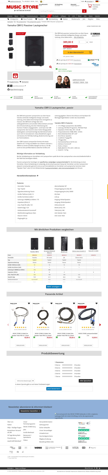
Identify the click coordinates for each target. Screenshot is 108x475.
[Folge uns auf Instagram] (97, 468)
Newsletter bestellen (29, 411)
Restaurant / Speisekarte (27, 436)
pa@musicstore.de (15, 1)
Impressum (74, 471)
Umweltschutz (43, 433)
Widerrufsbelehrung (92, 471)
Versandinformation (45, 422)
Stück (91, 42)
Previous (8, 325)
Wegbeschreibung (45, 439)
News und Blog (20, 468)
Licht (73, 16)
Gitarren (9, 16)
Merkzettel (25, 82)
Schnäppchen (14, 19)
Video (98, 19)
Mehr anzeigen (53, 286)
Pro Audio (55, 16)
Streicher (43, 16)
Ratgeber (90, 19)
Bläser (80, 16)
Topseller (40, 19)
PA (49, 16)
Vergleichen (20, 345)
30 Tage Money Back (13, 435)
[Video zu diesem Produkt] (15, 75)
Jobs (84, 19)
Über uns (10, 422)
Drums (22, 16)
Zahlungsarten (44, 425)
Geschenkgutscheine (46, 436)
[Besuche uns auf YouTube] (100, 468)
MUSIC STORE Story (29, 427)
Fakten (9, 425)
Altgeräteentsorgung (16, 89)
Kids (85, 16)
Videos (25, 440)
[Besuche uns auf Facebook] (94, 468)
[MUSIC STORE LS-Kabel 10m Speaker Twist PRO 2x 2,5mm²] (43, 316)
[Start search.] (84, 11)
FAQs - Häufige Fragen (14, 427)
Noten (91, 16)
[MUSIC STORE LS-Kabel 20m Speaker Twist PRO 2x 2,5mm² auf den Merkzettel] (74, 303)
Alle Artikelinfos (79, 37)
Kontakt (9, 468)
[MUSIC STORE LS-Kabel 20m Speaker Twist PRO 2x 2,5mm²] (65, 316)
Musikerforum (61, 471)
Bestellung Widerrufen (46, 442)
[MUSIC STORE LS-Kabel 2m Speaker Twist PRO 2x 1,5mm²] (20, 316)
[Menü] (90, 422)
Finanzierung (11, 438)
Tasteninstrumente (32, 16)
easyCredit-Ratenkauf (14, 441)
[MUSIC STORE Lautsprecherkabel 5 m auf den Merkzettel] (96, 303)
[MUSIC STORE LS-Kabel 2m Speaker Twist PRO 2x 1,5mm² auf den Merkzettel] (29, 303)
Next (100, 325)
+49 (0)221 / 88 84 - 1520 (80, 82)
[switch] (88, 423)
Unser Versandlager (45, 430)
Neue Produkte (27, 19)
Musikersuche (76, 19)
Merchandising (53, 19)
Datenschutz (81, 471)
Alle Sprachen (85, 381)
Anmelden (89, 1)
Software (63, 16)
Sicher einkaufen (44, 427)
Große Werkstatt (28, 432)
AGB (99, 471)
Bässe (16, 16)
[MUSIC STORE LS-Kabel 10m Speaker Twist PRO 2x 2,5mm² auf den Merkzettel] (51, 303)
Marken (65, 19)
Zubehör (97, 16)
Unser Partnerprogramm (29, 423)
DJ (69, 16)
